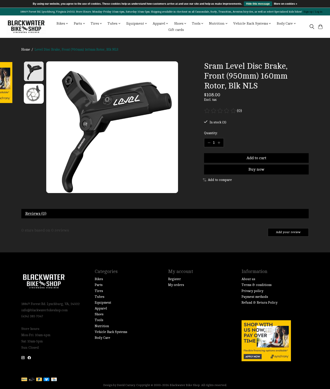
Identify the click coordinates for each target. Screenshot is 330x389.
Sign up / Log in (313, 11)
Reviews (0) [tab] (35, 213)
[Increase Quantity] (219, 143)
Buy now (256, 169)
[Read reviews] (220, 111)
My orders (176, 285)
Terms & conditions (257, 285)
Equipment (103, 303)
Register (174, 279)
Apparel (101, 308)
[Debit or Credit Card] (32, 380)
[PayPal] (24, 380)
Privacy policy (252, 291)
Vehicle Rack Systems (111, 332)
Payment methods (255, 297)
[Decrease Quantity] (209, 143)
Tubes (99, 297)
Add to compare (220, 180)
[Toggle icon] (311, 27)
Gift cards (176, 30)
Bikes (99, 279)
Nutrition (102, 326)
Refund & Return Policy (259, 303)
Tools (99, 320)
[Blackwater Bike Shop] (26, 26)
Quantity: (211, 133)
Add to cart (256, 158)
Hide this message (258, 3)
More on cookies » (285, 3)
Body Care (102, 338)
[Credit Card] (54, 380)
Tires (99, 291)
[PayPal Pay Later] (39, 380)
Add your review (288, 232)
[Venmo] (46, 380)
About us (248, 279)
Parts (99, 285)
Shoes (99, 314)
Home (25, 50)
